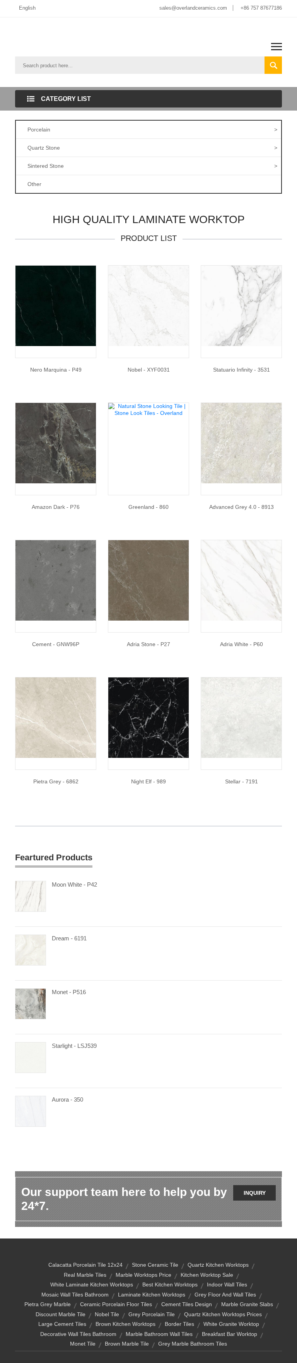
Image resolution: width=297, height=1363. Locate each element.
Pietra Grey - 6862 (56, 781)
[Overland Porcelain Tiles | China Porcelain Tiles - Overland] (241, 717)
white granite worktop (231, 1324)
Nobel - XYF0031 (149, 370)
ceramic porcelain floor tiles (116, 1304)
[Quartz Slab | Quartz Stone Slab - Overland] (148, 305)
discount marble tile (60, 1314)
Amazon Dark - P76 (56, 507)
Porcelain (152, 129)
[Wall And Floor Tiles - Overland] (241, 580)
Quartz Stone (152, 148)
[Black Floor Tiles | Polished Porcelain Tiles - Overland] (148, 717)
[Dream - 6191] (30, 950)
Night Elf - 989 (148, 781)
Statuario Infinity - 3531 (241, 370)
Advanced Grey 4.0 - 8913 (241, 507)
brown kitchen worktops (125, 1324)
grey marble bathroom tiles (192, 1344)
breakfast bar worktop (229, 1334)
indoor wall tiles (227, 1284)
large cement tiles (62, 1324)
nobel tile (107, 1314)
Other (34, 184)
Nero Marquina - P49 (56, 370)
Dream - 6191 (69, 938)
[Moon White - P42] (30, 896)
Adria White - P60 (241, 644)
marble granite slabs (247, 1304)
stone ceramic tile (155, 1265)
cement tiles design (186, 1304)
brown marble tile (127, 1344)
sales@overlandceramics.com (193, 8)
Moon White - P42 (74, 884)
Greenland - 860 (148, 507)
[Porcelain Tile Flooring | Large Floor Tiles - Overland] (241, 443)
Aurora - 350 (67, 1099)
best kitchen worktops (170, 1284)
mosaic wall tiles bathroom (75, 1294)
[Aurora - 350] (30, 1111)
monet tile (83, 1344)
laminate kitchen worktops (151, 1294)
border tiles (179, 1324)
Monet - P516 (69, 992)
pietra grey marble (47, 1304)
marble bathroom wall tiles (159, 1334)
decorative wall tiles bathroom (78, 1334)
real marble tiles (85, 1275)
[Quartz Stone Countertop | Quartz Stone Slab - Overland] (55, 580)
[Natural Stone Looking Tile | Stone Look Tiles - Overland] (241, 305)
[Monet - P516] (30, 1003)
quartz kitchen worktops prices (223, 1314)
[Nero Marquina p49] (55, 305)
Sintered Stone (152, 166)
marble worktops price (143, 1275)
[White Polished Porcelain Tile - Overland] (55, 717)
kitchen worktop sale (207, 1275)
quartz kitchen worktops (218, 1265)
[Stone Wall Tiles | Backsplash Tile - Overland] (148, 580)
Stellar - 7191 (241, 781)
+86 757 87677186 (261, 8)
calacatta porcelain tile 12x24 (85, 1265)
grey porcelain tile (151, 1314)
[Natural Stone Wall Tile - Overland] (55, 443)
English (27, 8)
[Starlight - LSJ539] (30, 1057)
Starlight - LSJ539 (74, 1045)
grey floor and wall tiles (225, 1294)
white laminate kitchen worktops (91, 1284)
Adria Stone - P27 (148, 644)
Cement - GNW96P (55, 644)
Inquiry (255, 1193)
